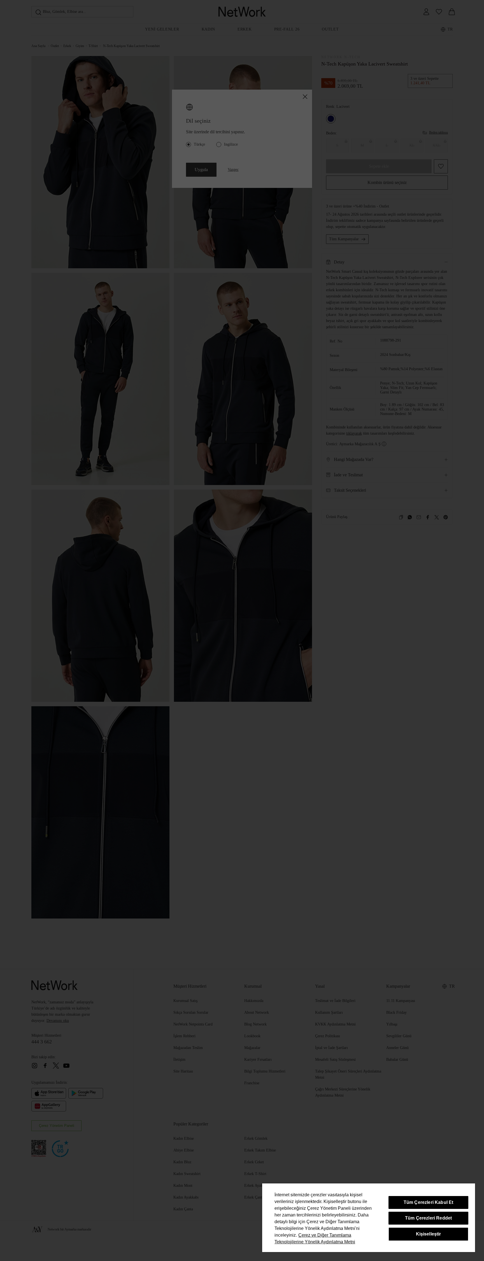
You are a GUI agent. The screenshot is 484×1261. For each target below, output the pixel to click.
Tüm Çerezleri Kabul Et (428, 1202)
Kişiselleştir (428, 1234)
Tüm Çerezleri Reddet (428, 1218)
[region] (368, 1217)
